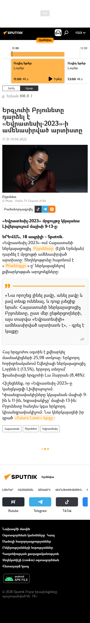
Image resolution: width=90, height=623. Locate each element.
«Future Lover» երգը (34, 417)
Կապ (51, 535)
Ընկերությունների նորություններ (27, 547)
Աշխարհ (44, 490)
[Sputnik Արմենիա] (13, 34)
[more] (82, 339)
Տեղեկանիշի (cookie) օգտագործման (30, 560)
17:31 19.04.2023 (14, 139)
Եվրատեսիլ (50, 429)
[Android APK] (16, 579)
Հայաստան (11, 429)
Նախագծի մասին (16, 529)
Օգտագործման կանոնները (23, 535)
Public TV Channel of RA (30, 201)
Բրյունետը (43, 248)
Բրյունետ (31, 429)
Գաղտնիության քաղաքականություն (30, 554)
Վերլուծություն (68, 490)
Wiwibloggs (16, 265)
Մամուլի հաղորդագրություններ (26, 541)
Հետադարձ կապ (15, 566)
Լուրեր (7, 490)
